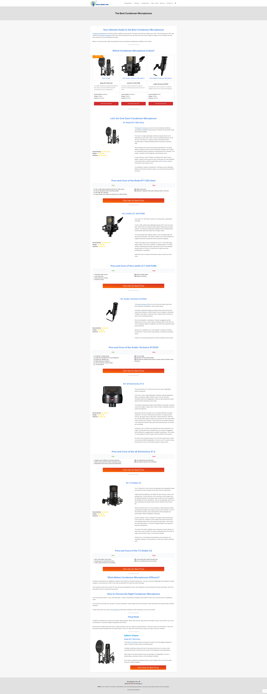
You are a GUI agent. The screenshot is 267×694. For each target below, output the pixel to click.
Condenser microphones (99, 33)
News (156, 3)
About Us (162, 3)
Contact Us (170, 3)
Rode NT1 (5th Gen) (142, 128)
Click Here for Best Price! (133, 200)
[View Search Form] (175, 3)
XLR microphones (115, 609)
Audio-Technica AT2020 (144, 304)
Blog (152, 3)
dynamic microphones (106, 35)
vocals (165, 161)
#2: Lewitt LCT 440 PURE (133, 213)
